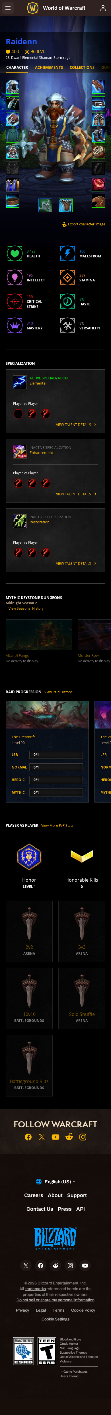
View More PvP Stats (57, 825)
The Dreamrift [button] (23, 736)
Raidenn (21, 41)
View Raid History (58, 692)
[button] (12, 87)
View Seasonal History (26, 608)
